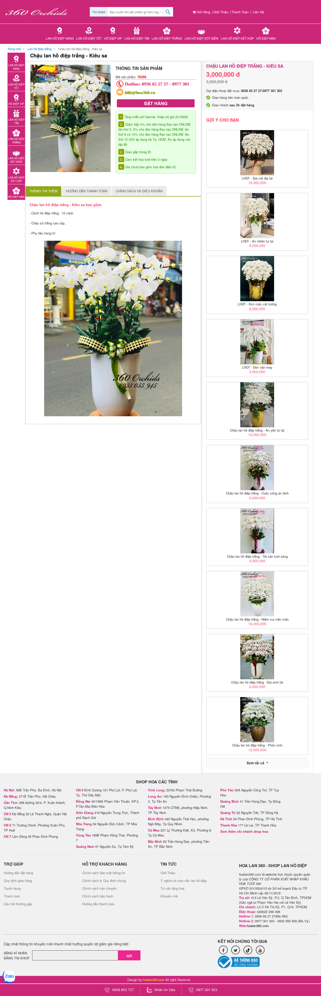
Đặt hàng (156, 103)
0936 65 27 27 (155, 84)
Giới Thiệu (220, 12)
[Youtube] (260, 950)
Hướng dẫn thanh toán (98, 903)
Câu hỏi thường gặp (18, 903)
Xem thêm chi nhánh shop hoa (244, 831)
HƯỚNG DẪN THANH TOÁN (86, 191)
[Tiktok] (248, 950)
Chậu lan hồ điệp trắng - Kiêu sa (80, 49)
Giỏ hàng (203, 12)
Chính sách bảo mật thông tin (103, 872)
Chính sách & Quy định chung (104, 880)
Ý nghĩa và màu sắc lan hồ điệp (183, 880)
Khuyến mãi (169, 896)
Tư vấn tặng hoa (172, 888)
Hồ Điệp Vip (113, 38)
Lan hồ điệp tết (89, 38)
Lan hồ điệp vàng (60, 38)
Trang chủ (14, 49)
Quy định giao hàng (18, 880)
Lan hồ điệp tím (136, 38)
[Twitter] (235, 950)
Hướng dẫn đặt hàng (18, 872)
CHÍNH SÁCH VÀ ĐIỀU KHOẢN (139, 191)
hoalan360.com (153, 979)
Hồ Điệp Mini (266, 38)
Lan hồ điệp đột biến (201, 38)
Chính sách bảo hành (97, 896)
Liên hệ (258, 12)
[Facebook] (223, 950)
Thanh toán (240, 12)
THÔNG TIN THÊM (43, 191)
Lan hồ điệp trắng (167, 38)
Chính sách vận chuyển (99, 888)
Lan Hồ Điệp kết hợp (237, 38)
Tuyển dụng (12, 888)
